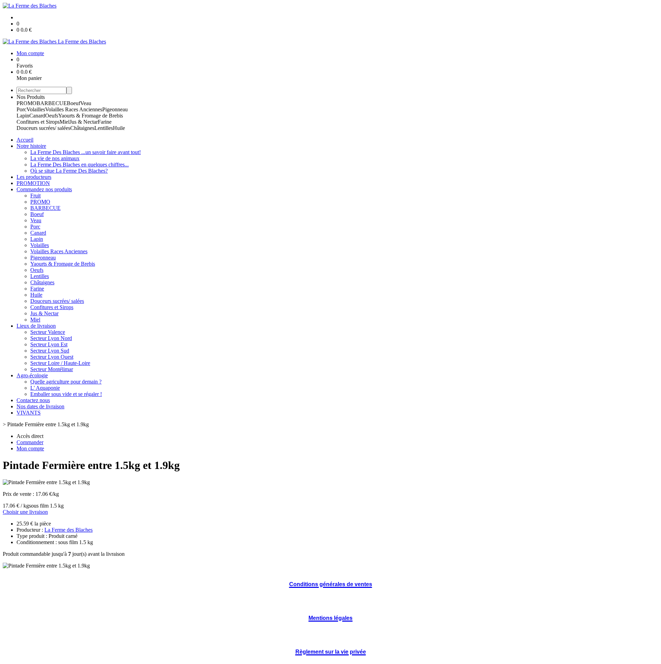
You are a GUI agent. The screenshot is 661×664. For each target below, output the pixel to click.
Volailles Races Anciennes (73, 109)
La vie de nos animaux (55, 158)
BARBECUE (51, 103)
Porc (22, 109)
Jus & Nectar (84, 122)
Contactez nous (33, 400)
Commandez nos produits (44, 189)
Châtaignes (82, 128)
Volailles (36, 109)
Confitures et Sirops (38, 122)
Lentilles (103, 128)
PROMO (26, 103)
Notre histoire (31, 146)
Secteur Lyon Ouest (51, 357)
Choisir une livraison (25, 512)
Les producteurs (34, 177)
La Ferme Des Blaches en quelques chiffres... (79, 164)
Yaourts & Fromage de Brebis (90, 116)
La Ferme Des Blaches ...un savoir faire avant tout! (85, 152)
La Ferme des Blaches (68, 530)
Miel (65, 122)
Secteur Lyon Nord (51, 338)
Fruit (35, 195)
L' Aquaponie (45, 388)
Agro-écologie (32, 375)
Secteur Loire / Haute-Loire (60, 363)
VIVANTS (29, 413)
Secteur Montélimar (51, 369)
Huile (119, 128)
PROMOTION (33, 183)
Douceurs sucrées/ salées (43, 128)
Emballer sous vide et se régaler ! (66, 394)
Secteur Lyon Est (48, 344)
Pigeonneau (115, 109)
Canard (37, 116)
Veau (85, 103)
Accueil (25, 140)
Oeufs (51, 116)
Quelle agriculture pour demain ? (66, 382)
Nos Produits (31, 97)
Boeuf (73, 103)
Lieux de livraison (36, 326)
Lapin (23, 116)
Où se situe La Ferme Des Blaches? (69, 171)
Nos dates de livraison (40, 406)
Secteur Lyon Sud (49, 351)
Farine (105, 122)
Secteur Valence (47, 332)
